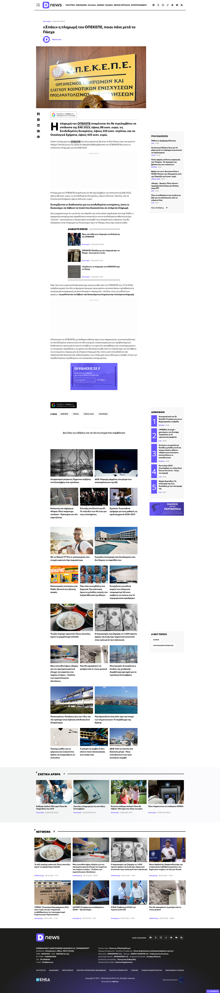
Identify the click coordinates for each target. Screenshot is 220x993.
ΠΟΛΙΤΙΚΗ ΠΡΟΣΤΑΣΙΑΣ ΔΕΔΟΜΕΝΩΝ (91, 970)
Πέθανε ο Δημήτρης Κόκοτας (163, 140)
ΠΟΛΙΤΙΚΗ (70, 5)
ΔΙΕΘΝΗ (100, 5)
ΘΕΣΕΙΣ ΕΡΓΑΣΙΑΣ (122, 5)
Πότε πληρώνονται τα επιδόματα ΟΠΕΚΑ (165, 806)
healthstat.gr (39, 875)
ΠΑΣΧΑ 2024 (89, 414)
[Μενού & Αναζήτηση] (38, 5)
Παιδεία (162, 461)
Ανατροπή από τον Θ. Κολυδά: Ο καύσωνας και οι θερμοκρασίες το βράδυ (170, 418)
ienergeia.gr (153, 875)
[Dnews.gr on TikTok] (167, 5)
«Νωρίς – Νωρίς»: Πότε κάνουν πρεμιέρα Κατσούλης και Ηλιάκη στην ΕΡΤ (165, 185)
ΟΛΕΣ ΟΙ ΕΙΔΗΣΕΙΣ (139, 938)
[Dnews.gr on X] (158, 5)
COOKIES (134, 970)
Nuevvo (115, 981)
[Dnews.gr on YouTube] (177, 5)
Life (152, 143)
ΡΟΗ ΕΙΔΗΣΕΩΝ (159, 136)
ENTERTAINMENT (139, 5)
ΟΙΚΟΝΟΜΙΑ (81, 5)
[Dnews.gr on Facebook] (153, 5)
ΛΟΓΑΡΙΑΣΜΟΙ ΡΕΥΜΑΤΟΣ (163, 645)
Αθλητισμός (155, 179)
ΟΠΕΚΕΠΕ (84, 123)
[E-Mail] (38, 131)
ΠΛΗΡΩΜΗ (103, 414)
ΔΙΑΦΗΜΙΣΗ (54, 970)
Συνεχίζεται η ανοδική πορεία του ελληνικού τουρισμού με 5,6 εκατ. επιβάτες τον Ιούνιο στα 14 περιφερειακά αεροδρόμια (122, 592)
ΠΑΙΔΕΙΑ (109, 5)
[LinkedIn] (38, 125)
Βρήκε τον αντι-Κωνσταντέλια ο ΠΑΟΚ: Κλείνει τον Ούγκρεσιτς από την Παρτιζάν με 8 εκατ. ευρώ (166, 173)
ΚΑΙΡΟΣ (156, 640)
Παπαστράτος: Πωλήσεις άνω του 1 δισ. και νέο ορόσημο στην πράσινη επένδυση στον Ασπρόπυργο (70, 719)
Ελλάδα (154, 167)
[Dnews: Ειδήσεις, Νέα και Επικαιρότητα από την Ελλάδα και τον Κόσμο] (52, 5)
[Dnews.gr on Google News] (172, 5)
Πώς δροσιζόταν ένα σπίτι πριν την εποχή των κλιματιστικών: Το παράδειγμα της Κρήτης (114, 719)
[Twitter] (38, 119)
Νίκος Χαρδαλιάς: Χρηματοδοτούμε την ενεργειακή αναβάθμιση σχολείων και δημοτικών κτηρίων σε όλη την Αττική (166, 866)
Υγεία (153, 155)
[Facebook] (38, 114)
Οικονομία (47, 21)
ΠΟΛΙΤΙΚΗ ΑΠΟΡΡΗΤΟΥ (118, 970)
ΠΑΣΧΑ (76, 414)
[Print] (38, 137)
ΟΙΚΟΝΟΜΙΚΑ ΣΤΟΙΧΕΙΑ (174, 970)
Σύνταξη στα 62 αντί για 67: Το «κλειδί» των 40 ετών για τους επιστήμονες (93, 511)
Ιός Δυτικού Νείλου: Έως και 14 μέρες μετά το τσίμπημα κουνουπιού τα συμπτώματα (166, 150)
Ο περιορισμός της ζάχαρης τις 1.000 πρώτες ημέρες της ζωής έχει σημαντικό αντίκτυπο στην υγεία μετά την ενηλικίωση (116, 636)
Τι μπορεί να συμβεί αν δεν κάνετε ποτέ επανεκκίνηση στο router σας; (92, 751)
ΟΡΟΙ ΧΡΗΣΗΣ (67, 970)
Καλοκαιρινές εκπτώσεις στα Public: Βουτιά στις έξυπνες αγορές (64, 589)
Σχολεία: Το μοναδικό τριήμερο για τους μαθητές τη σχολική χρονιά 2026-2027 (123, 511)
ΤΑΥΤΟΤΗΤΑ (41, 970)
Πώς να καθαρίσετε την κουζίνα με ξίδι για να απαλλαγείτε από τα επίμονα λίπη (166, 197)
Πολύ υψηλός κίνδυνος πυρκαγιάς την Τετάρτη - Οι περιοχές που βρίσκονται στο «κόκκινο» (165, 162)
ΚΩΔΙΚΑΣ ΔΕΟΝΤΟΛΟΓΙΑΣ (152, 970)
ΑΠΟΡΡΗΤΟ (214, 991)
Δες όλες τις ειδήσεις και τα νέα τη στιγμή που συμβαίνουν (94, 432)
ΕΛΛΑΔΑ (92, 5)
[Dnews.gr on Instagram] (163, 5)
